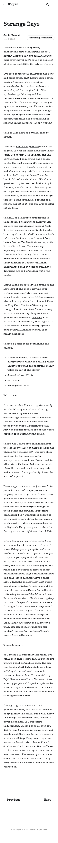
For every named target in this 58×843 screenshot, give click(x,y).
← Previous (12, 799)
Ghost (44, 830)
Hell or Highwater (27, 147)
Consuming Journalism (41, 38)
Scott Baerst (12, 35)
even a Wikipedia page (17, 635)
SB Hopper (11, 4)
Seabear (37, 318)
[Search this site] (47, 4)
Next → (49, 799)
